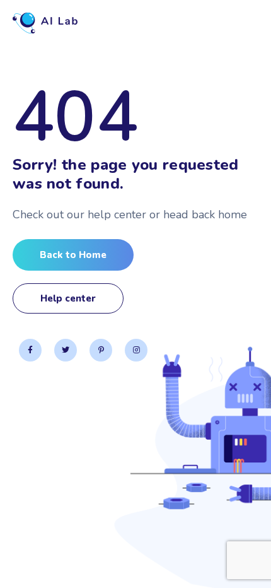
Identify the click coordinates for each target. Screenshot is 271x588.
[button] (73, 255)
